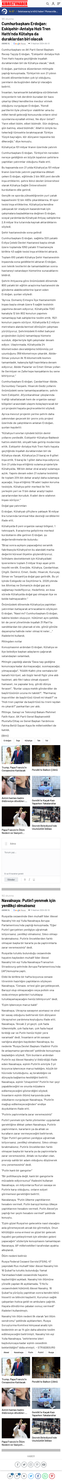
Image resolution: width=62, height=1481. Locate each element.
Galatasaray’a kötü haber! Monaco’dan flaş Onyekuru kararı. (38, 11)
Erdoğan (7, 740)
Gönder (11, 879)
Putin (30, 1352)
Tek (38, 740)
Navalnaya (18, 1352)
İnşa (18, 740)
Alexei (6, 1352)
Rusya (51, 1352)
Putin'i (41, 1352)
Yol (46, 740)
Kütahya (28, 740)
